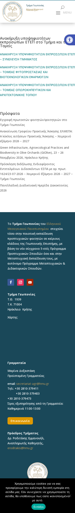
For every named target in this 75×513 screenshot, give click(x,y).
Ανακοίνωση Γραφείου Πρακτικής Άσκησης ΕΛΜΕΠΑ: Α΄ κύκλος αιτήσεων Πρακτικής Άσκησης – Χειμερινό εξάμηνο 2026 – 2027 (36, 136)
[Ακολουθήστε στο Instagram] (20, 282)
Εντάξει (39, 506)
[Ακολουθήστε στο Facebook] (11, 282)
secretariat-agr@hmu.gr (32, 384)
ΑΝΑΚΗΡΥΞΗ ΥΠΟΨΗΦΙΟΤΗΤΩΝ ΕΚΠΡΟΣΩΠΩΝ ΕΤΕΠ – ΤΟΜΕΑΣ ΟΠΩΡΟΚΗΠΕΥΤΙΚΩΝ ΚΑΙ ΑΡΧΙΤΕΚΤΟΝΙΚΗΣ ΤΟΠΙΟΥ (37, 90)
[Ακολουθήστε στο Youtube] (30, 282)
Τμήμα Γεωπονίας (35, 5)
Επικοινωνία (20, 421)
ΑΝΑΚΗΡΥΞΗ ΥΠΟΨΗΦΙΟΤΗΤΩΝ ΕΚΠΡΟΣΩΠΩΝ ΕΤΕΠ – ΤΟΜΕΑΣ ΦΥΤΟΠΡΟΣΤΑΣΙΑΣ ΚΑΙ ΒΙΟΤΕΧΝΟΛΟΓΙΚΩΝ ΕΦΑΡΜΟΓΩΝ (37, 72)
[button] (69, 39)
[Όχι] (70, 496)
